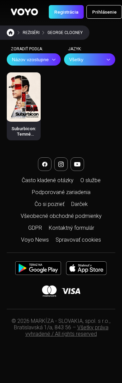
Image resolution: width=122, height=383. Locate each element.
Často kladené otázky (48, 180)
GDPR (35, 228)
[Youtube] (77, 164)
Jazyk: (75, 49)
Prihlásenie (104, 12)
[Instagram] (61, 164)
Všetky (76, 59)
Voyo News (35, 240)
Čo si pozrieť (49, 204)
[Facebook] (45, 164)
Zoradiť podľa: (27, 49)
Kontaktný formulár (71, 228)
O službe (90, 180)
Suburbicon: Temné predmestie (24, 134)
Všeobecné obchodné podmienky (61, 216)
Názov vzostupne (30, 59)
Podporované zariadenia (61, 192)
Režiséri (31, 32)
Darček (79, 204)
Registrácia (66, 12)
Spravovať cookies (78, 240)
